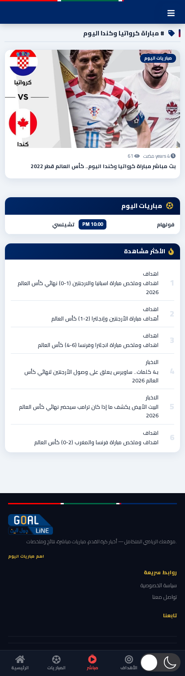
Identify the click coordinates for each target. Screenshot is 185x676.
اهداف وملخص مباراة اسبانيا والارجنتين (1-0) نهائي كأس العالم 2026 (88, 287)
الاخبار (152, 362)
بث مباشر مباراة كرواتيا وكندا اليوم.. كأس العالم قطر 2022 (103, 166)
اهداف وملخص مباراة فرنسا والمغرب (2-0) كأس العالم (96, 442)
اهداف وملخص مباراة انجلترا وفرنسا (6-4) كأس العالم (98, 345)
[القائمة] (171, 13)
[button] (160, 662)
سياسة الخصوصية (159, 585)
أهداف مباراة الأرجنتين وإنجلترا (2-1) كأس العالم (105, 318)
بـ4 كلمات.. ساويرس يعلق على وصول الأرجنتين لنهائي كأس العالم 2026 (91, 376)
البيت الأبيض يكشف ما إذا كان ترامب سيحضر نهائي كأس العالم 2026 (89, 411)
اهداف (151, 273)
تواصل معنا (164, 597)
